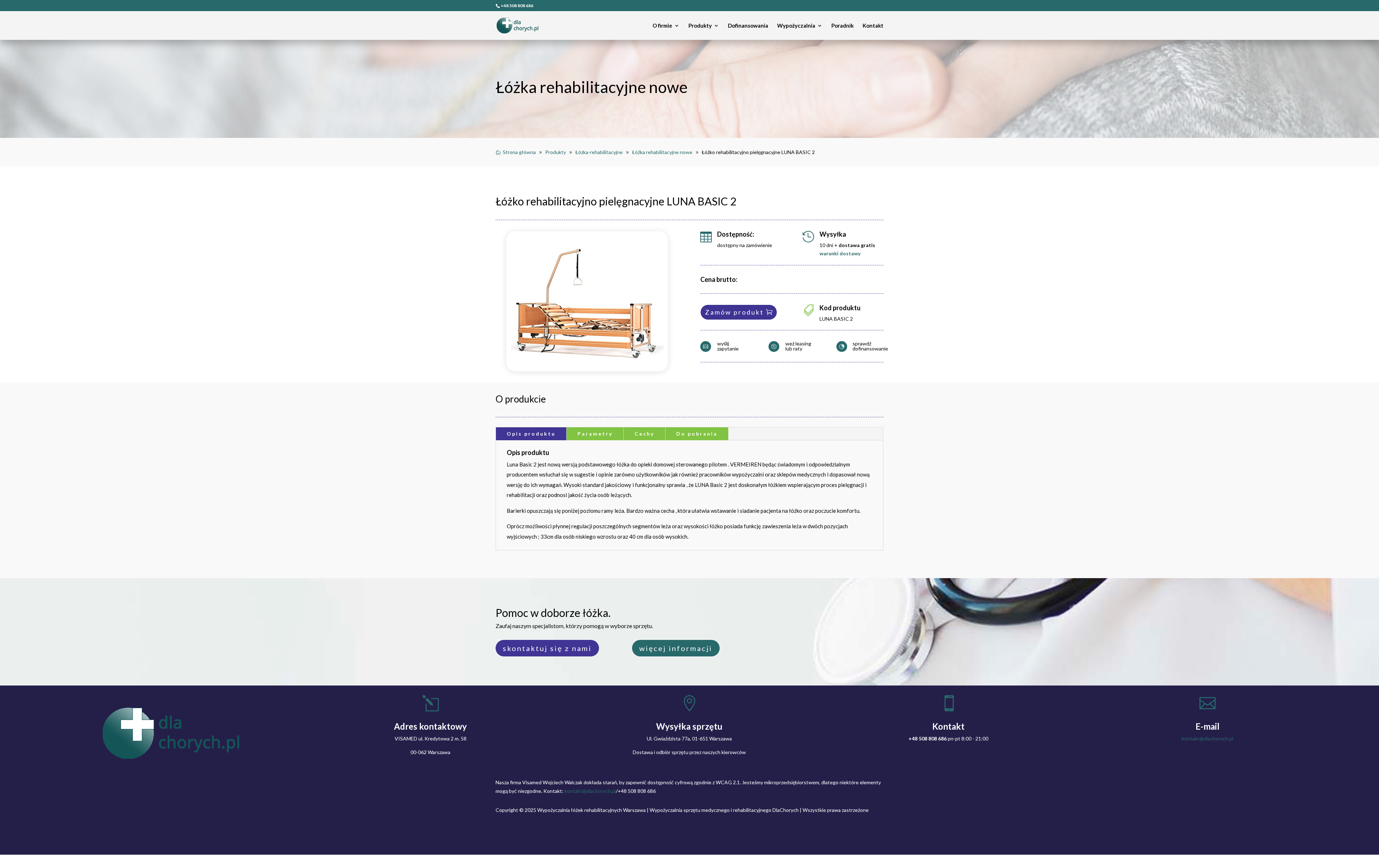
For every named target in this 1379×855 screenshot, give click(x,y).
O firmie (662, 26)
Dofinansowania (748, 26)
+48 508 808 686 (517, 5)
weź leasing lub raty (798, 346)
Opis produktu (531, 434)
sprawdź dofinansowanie (870, 346)
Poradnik (842, 26)
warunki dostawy (839, 253)
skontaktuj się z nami (547, 648)
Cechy (644, 434)
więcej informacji (675, 648)
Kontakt (873, 26)
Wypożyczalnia (796, 26)
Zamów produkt (734, 312)
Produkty (700, 26)
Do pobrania (697, 434)
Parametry (595, 434)
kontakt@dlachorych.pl (1207, 738)
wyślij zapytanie (728, 346)
